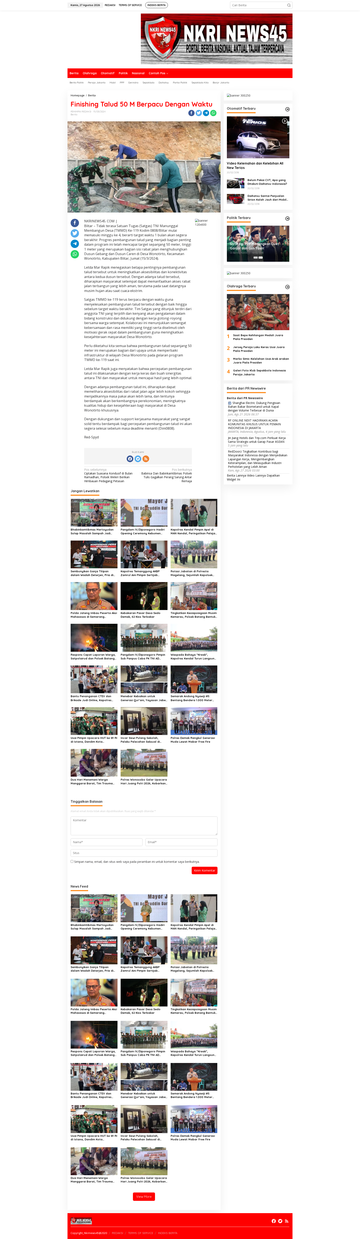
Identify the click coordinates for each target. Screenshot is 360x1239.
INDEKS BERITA (167, 1233)
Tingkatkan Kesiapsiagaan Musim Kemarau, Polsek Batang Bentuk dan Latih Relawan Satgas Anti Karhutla (194, 615)
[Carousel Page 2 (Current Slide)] (261, 258)
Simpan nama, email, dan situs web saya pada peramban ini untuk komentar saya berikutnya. (137, 862)
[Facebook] (130, 458)
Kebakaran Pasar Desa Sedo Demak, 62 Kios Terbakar (140, 614)
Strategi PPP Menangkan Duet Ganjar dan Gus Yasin (254, 246)
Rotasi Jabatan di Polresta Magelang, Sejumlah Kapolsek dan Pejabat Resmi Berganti (191, 573)
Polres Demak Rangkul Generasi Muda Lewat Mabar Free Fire (193, 739)
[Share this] (191, 113)
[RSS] (145, 458)
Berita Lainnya (236, 476)
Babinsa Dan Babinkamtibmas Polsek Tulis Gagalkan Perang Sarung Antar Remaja (166, 475)
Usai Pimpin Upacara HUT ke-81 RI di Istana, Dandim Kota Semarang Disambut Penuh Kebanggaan (94, 739)
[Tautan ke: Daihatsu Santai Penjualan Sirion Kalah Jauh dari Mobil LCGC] (235, 199)
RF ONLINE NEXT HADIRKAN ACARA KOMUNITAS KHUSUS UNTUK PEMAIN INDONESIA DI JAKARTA (254, 424)
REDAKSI (117, 1233)
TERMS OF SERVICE (140, 1233)
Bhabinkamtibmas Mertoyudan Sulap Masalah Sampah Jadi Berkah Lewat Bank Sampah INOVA (92, 531)
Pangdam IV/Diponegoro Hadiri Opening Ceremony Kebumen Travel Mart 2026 (143, 531)
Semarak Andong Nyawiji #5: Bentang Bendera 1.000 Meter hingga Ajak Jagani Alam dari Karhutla (191, 698)
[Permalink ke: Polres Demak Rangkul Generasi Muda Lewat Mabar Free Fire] (194, 721)
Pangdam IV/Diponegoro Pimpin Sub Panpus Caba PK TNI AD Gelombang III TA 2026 (143, 656)
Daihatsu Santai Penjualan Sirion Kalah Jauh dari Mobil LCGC (267, 197)
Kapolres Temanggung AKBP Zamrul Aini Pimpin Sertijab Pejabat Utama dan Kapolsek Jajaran (141, 573)
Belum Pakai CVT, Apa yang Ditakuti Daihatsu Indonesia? (267, 181)
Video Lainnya (256, 476)
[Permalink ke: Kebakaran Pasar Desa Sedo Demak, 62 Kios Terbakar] (144, 596)
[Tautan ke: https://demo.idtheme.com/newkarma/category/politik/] (287, 218)
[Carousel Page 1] (256, 258)
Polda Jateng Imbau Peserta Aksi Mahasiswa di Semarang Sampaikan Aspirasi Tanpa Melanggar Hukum (94, 615)
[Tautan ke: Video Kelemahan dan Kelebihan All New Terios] (258, 137)
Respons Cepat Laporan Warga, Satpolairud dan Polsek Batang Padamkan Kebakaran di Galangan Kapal (93, 656)
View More (144, 1197)
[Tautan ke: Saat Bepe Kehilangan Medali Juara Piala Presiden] (258, 312)
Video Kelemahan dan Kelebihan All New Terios (255, 165)
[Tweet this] (199, 113)
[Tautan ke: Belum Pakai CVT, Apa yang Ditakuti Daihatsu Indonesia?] (235, 183)
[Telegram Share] (206, 113)
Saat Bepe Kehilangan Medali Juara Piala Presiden (258, 337)
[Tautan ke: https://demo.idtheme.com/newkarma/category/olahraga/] (287, 286)
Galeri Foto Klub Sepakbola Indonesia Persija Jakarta (259, 372)
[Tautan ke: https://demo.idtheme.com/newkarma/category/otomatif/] (287, 109)
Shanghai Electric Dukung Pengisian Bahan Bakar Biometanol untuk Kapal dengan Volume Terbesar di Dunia (254, 406)
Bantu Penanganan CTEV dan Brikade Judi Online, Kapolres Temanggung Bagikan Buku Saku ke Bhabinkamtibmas (93, 698)
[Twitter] (138, 458)
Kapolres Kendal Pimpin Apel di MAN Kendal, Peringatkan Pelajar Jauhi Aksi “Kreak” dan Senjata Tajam (193, 531)
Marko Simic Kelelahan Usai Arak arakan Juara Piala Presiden (261, 360)
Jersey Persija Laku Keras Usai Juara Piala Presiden (259, 348)
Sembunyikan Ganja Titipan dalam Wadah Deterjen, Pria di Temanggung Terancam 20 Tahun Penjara (93, 573)
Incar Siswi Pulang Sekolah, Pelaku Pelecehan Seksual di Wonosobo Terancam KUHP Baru (143, 739)
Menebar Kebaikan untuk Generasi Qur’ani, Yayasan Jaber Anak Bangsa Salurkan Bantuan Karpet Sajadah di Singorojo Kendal (144, 698)
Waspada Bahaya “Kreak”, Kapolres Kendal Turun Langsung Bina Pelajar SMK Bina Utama (193, 656)
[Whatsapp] (213, 113)
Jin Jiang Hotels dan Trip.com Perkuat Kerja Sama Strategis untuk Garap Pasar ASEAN (257, 440)
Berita (74, 114)
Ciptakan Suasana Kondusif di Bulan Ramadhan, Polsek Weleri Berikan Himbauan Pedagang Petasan (108, 475)
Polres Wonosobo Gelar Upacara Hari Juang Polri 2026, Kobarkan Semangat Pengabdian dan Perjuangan (144, 781)
